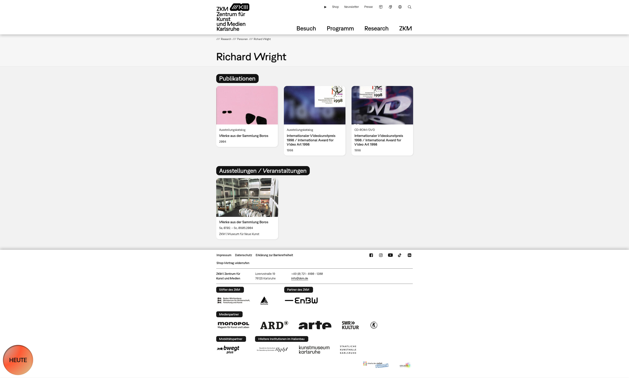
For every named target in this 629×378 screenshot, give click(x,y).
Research (376, 28)
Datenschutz (243, 255)
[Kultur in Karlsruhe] (374, 325)
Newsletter (351, 7)
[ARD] (274, 325)
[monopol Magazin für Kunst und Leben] (233, 325)
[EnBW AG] (301, 300)
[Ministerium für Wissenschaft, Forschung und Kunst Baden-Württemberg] (233, 300)
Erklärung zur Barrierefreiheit (274, 255)
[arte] (315, 325)
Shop (335, 7)
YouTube (390, 255)
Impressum (224, 255)
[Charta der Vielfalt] (376, 365)
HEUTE (18, 359)
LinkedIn (409, 255)
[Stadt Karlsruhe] (264, 300)
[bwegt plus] (228, 350)
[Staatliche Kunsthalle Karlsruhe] (348, 350)
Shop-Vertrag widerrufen (233, 263)
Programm (340, 28)
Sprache (400, 7)
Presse (368, 7)
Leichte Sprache (381, 7)
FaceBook (371, 255)
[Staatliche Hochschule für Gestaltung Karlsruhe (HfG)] (272, 350)
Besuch (306, 28)
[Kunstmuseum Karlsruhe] (314, 350)
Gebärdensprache (390, 7)
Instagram (381, 255)
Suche (409, 7)
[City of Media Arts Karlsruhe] (405, 365)
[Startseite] (237, 17)
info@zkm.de (299, 278)
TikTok (400, 255)
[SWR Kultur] (350, 325)
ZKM (405, 28)
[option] (247, 116)
